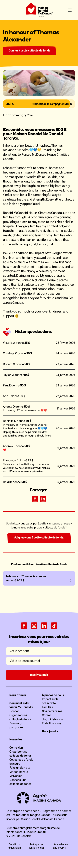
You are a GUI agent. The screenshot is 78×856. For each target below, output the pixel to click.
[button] (70, 10)
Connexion (16, 747)
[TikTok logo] (54, 625)
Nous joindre (50, 731)
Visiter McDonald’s (21, 707)
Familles (47, 707)
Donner (14, 711)
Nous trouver (17, 695)
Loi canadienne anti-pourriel (60, 846)
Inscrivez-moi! (39, 675)
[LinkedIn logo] (44, 625)
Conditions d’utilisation (14, 846)
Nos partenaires (52, 711)
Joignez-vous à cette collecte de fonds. (39, 537)
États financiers (51, 723)
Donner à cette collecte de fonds (29, 50)
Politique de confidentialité (36, 846)
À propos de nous (53, 695)
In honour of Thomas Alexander (26, 576)
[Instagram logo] (34, 625)
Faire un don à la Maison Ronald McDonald (19, 771)
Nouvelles (15, 739)
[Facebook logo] (24, 625)
